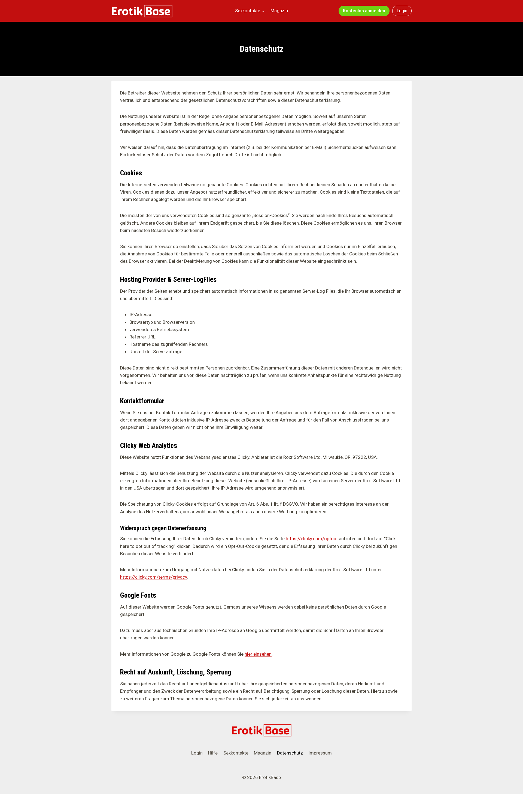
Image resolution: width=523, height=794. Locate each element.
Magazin (279, 10)
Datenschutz (290, 753)
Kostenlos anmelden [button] (364, 10)
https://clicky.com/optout (312, 538)
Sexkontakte (235, 753)
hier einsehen (258, 654)
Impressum (320, 753)
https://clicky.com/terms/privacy (153, 577)
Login (402, 10)
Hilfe (213, 753)
